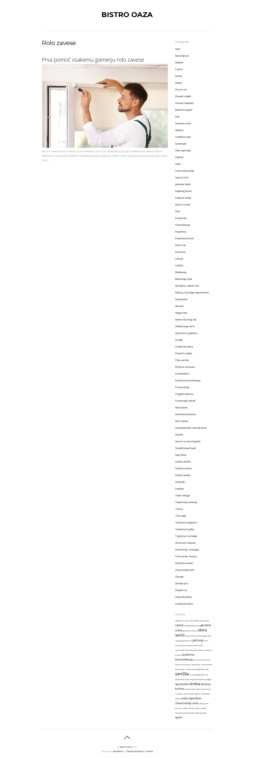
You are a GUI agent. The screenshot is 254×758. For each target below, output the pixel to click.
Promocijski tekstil (185, 400)
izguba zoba (206, 636)
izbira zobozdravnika (193, 636)
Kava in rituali (182, 204)
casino (179, 625)
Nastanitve (181, 299)
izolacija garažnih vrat (183, 641)
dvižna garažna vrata (192, 626)
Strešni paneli (182, 475)
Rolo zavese (181, 421)
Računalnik (181, 407)
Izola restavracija (184, 170)
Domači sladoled (184, 103)
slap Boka (194, 679)
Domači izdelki (183, 96)
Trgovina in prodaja (186, 536)
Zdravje (179, 576)
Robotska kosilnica (185, 414)
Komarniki (181, 218)
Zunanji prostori (184, 603)
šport (178, 717)
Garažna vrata (183, 123)
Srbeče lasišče (183, 461)
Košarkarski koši (184, 238)
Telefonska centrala (186, 502)
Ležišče (179, 265)
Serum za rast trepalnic (188, 441)
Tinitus (179, 509)
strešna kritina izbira (192, 689)
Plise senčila (182, 360)
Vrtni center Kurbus (186, 556)
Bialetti (179, 62)
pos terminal (198, 660)
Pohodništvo (182, 373)
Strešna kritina (183, 468)
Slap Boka (180, 455)
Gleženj (179, 130)
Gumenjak (180, 143)
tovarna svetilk (188, 694)
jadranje (197, 640)
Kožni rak (180, 245)
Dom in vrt (181, 89)
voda (184, 698)
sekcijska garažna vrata (200, 669)
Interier (179, 157)
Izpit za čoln (181, 177)
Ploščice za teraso (185, 367)
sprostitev (182, 684)
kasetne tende (192, 645)
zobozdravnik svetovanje (184, 713)
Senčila (179, 434)
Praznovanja (182, 387)
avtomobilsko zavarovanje (199, 621)
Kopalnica (180, 231)
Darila (178, 76)
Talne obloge (182, 495)
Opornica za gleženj (186, 333)
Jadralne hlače (183, 184)
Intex (178, 164)
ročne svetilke (207, 665)
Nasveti (179, 306)
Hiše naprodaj (183, 150)
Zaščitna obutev (184, 563)
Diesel (178, 82)
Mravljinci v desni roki (187, 285)
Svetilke (179, 488)
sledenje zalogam (205, 679)
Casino (179, 69)
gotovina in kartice (190, 631)
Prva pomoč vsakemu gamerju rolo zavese (93, 59)
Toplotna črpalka (184, 529)
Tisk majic (180, 515)
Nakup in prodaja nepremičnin (192, 292)
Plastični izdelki (183, 353)
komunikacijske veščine (194, 650)
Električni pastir (184, 109)
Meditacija (180, 272)
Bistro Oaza (125, 746)
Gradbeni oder (183, 137)
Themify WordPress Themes (139, 751)
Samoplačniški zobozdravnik (191, 427)
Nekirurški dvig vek (186, 319)
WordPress (118, 751)
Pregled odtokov (184, 394)
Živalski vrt (181, 590)
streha (194, 683)
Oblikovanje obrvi (185, 326)
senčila (182, 674)
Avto (177, 49)
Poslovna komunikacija (187, 380)
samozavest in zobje (183, 669)
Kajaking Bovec (183, 191)
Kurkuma (180, 252)
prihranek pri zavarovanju (191, 665)
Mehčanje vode (183, 279)
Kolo (177, 211)
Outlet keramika (184, 346)
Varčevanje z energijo (187, 549)
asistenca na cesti (181, 621)
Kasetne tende (183, 197)
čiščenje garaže (201, 713)
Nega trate (181, 312)
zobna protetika (200, 708)
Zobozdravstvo (183, 597)
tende (203, 689)
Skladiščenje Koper (185, 448)
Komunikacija (182, 224)
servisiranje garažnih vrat (198, 675)
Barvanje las (182, 55)
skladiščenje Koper (182, 679)
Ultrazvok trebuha (185, 542)
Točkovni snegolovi (186, 522)
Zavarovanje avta (184, 570)
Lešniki (179, 258)
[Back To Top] (127, 737)
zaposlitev (195, 698)
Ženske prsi (181, 583)
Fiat (177, 116)
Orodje (179, 339)
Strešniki (180, 482)
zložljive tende (187, 708)
